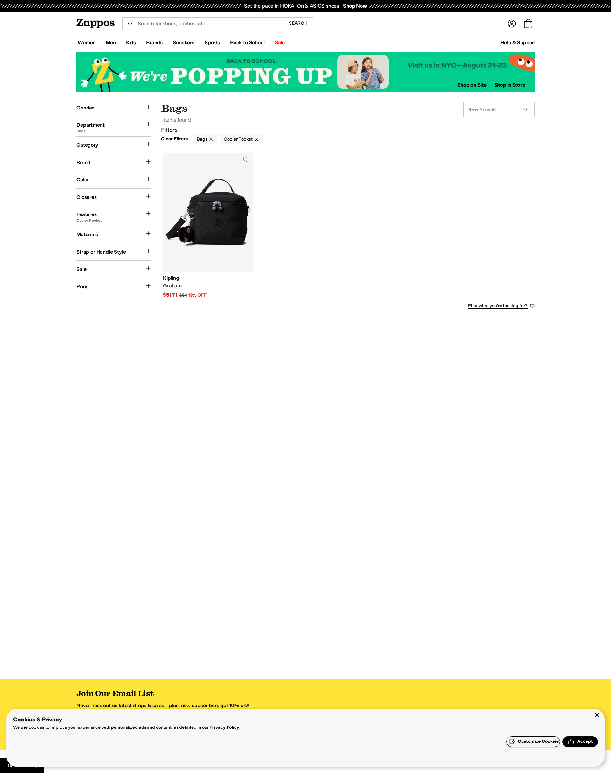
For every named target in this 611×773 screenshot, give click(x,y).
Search (298, 23)
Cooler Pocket (238, 139)
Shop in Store (509, 85)
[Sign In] (511, 23)
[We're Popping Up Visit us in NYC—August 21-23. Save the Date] (305, 72)
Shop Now (355, 6)
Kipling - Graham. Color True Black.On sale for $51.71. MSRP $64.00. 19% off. (208, 226)
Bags (202, 139)
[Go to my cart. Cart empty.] (528, 23)
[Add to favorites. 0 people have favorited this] (246, 159)
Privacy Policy (224, 727)
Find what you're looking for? (498, 305)
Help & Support (518, 42)
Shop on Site (472, 85)
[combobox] (203, 23)
